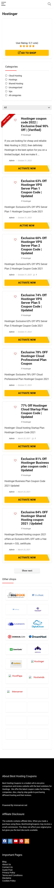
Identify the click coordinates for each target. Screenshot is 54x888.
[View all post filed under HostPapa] (16, 678)
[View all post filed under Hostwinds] (37, 678)
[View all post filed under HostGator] (16, 663)
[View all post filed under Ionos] (37, 692)
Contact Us (7, 867)
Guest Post (7, 870)
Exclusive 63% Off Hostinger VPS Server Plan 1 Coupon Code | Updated (34, 188)
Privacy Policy (8, 872)
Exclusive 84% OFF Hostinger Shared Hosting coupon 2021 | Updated (34, 517)
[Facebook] (4, 841)
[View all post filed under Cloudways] (16, 624)
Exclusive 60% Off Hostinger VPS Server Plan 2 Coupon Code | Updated (34, 245)
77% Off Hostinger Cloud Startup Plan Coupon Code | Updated (34, 411)
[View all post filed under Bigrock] (16, 595)
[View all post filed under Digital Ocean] (37, 624)
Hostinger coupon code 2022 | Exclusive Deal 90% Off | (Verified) (34, 124)
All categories (15, 95)
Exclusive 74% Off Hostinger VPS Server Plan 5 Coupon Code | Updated (34, 302)
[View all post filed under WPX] (37, 734)
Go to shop (28, 52)
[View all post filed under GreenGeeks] (16, 649)
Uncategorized (15, 87)
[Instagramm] (10, 841)
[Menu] (3, 4)
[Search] (49, 4)
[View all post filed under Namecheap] (37, 720)
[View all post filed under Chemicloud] (37, 609)
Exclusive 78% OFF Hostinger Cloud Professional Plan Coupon (34, 357)
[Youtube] (15, 841)
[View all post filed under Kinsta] (16, 707)
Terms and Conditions (12, 875)
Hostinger (27, 135)
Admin (11, 161)
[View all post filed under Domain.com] (16, 636)
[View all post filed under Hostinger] (37, 663)
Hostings (13, 79)
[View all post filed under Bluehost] (37, 595)
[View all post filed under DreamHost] (37, 636)
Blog (4, 862)
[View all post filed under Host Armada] (37, 649)
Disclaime (6, 878)
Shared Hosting (16, 83)
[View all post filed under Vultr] (16, 734)
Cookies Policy (9, 881)
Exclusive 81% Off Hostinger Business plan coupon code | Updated (35, 464)
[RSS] (26, 841)
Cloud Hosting (15, 75)
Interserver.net (20, 805)
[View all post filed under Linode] (37, 707)
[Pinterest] (21, 841)
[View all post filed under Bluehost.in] (16, 609)
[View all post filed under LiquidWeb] (16, 720)
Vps (10, 91)
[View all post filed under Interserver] (16, 692)
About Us (6, 864)
